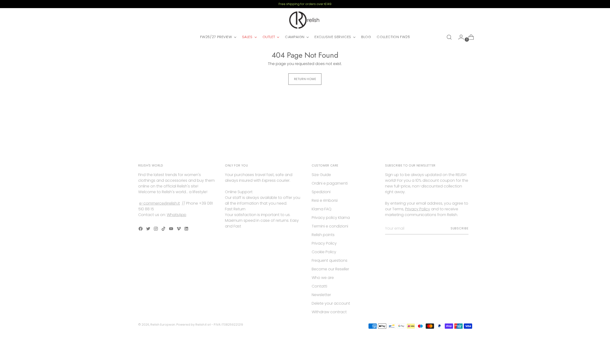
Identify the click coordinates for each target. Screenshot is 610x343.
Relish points (323, 234)
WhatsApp (176, 214)
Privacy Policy (324, 243)
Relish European (162, 325)
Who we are (323, 277)
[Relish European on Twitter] (149, 229)
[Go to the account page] (459, 37)
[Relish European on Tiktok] (164, 229)
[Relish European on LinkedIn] (187, 229)
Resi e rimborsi (325, 200)
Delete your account (331, 303)
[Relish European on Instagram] (156, 229)
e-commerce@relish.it (159, 203)
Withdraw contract (329, 312)
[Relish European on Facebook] (141, 229)
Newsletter (321, 295)
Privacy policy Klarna (331, 217)
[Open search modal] (449, 37)
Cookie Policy (324, 252)
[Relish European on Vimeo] (179, 229)
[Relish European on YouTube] (171, 229)
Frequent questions (329, 260)
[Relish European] (305, 20)
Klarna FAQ (321, 209)
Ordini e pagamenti (330, 183)
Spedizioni (321, 192)
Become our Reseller (330, 269)
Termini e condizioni (330, 226)
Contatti (319, 286)
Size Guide (321, 174)
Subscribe (459, 228)
